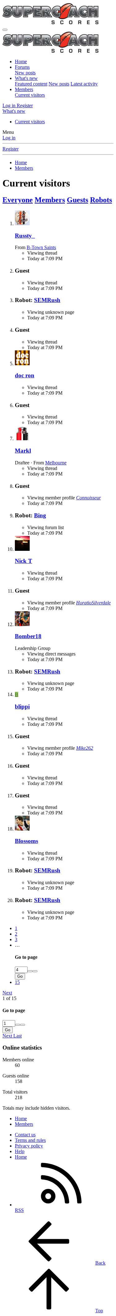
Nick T (23, 561)
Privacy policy (29, 1145)
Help (19, 1151)
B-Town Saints (41, 247)
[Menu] (4, 30)
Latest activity (84, 83)
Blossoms (26, 841)
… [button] (17, 945)
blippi (22, 706)
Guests (77, 200)
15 (17, 982)
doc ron (24, 375)
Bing (40, 515)
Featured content (31, 83)
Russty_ (25, 235)
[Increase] (30, 971)
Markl (23, 450)
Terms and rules (30, 1140)
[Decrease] (34, 971)
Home (21, 61)
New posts (25, 72)
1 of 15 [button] (9, 998)
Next (7, 992)
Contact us (25, 1134)
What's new (26, 78)
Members (24, 89)
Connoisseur (88, 497)
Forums (22, 67)
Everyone (17, 200)
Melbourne (56, 462)
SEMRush (47, 300)
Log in (8, 137)
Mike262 (84, 748)
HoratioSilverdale (93, 602)
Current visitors (30, 95)
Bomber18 (28, 636)
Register (10, 148)
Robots (101, 200)
